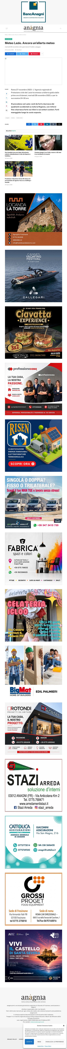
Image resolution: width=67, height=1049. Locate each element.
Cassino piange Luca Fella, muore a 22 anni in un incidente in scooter (48, 153)
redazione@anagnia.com (37, 1022)
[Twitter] (6, 97)
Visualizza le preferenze (55, 1041)
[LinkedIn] (6, 102)
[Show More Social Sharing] (42, 53)
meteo (12, 117)
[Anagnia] (33, 28)
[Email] (6, 110)
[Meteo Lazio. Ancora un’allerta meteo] (33, 71)
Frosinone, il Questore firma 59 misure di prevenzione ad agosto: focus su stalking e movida (18, 180)
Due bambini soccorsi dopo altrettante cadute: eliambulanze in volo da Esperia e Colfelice (17, 154)
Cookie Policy (41, 1046)
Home (6, 34)
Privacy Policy (48, 1046)
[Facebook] (6, 93)
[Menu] (7, 28)
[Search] (60, 28)
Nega (39, 1041)
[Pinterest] (6, 106)
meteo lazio (19, 117)
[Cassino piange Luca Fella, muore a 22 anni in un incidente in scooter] (48, 142)
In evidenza (9, 39)
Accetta (29, 1041)
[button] (64, 1025)
